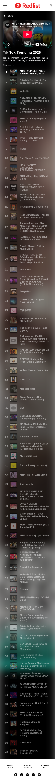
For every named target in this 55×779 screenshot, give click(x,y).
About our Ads (45, 766)
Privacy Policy (10, 766)
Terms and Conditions (27, 766)
